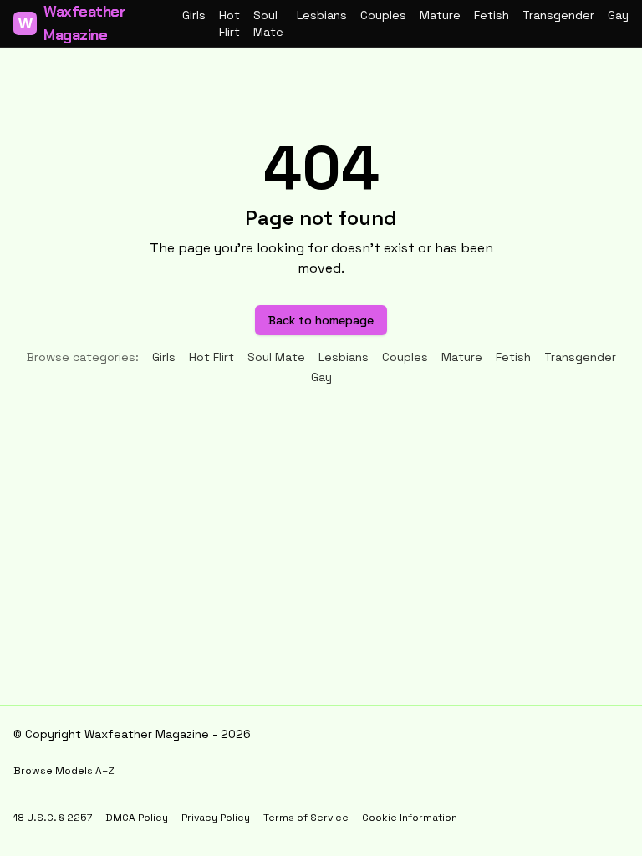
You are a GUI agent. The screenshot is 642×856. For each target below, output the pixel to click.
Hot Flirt (229, 23)
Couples (383, 15)
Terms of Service (306, 817)
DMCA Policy (136, 817)
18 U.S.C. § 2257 (52, 817)
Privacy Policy (215, 817)
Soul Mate (268, 23)
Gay (618, 15)
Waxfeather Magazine (72, 23)
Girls (194, 15)
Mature (440, 15)
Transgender (558, 15)
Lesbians (322, 15)
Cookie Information (409, 817)
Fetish (491, 15)
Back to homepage (321, 320)
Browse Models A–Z (64, 770)
